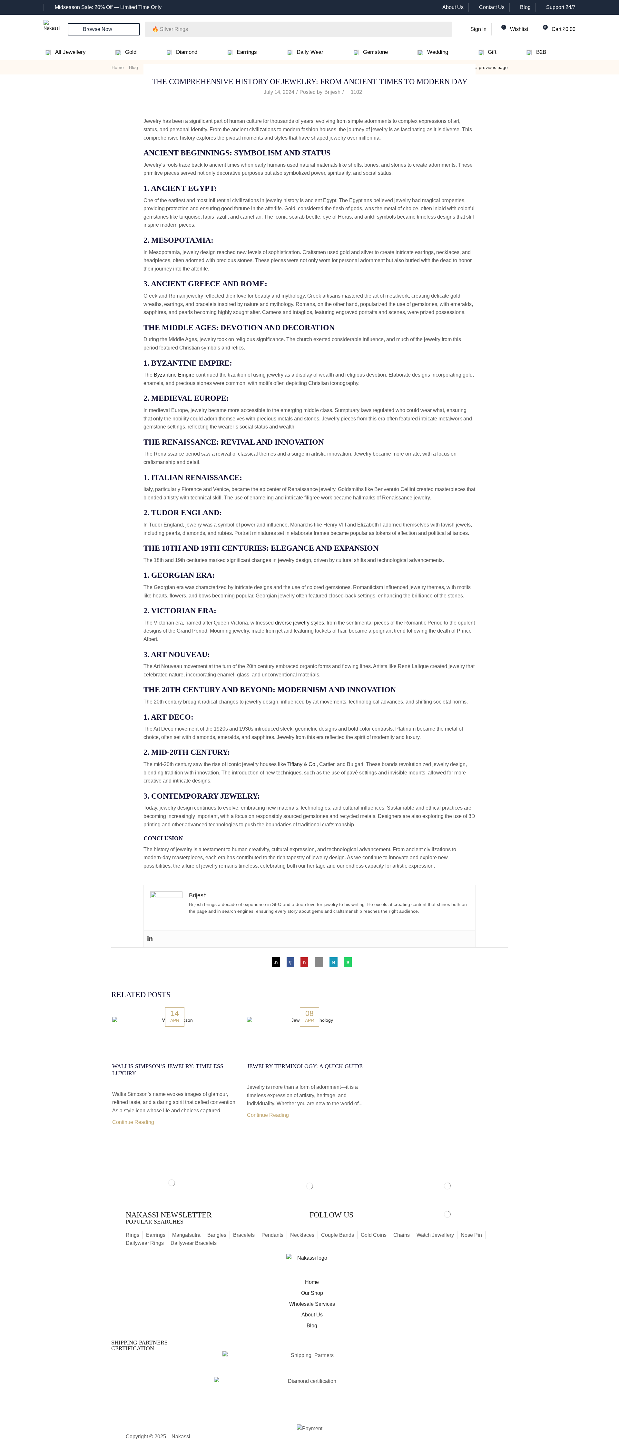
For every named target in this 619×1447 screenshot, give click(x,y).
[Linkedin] (150, 938)
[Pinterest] (304, 962)
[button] (473, 29)
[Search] (445, 29)
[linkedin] (333, 962)
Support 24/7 (560, 7)
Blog (525, 7)
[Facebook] (290, 962)
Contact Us (492, 7)
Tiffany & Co (301, 764)
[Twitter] (277, 962)
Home (118, 67)
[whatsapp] (346, 962)
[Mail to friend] (318, 962)
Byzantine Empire (174, 375)
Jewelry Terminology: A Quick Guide (305, 1066)
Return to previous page (483, 67)
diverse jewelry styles (299, 622)
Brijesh (332, 92)
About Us (453, 7)
